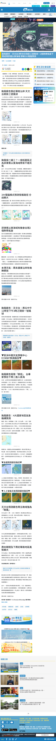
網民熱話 (21, 727)
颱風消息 (11, 606)
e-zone (35, 3)
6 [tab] (32, 18)
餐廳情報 (46, 720)
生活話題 (8, 61)
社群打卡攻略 (46, 6)
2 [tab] (26, 18)
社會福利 (27, 722)
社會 (14, 61)
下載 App (47, 3)
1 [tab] (24, 18)
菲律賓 (27, 606)
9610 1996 (4, 602)
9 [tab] (27, 20)
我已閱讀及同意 (45, 735)
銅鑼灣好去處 (44, 718)
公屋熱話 (14, 16)
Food (19, 3)
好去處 (4, 606)
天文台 (10, 609)
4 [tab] (29, 18)
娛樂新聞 (20, 16)
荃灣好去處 (29, 720)
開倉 (30, 718)
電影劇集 (22, 676)
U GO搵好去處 (36, 6)
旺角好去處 (37, 720)
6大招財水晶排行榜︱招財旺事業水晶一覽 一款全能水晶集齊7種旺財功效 (32, 691)
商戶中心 (53, 6)
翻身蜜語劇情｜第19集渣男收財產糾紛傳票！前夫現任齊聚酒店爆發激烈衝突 (32, 679)
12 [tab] (32, 20)
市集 (26, 718)
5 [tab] (30, 18)
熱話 (21, 688)
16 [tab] (29, 21)
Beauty (24, 3)
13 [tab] (24, 21)
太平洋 (4, 609)
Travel (14, 3)
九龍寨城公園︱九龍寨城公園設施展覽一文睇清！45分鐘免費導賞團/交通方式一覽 (32, 703)
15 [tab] (27, 21)
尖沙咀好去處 (35, 718)
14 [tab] (26, 21)
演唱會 (6, 14)
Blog (30, 3)
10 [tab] (29, 20)
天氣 (22, 606)
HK (9, 3)
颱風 (16, 609)
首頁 (3, 61)
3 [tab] (27, 18)
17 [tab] (30, 21)
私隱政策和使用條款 (8, 735)
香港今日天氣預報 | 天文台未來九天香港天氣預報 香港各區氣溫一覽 (32, 666)
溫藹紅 (5, 65)
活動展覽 (21, 718)
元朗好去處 (22, 720)
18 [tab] (32, 21)
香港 (17, 606)
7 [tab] (24, 20)
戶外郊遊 (22, 700)
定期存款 (26, 16)
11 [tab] (30, 20)
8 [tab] (26, 20)
